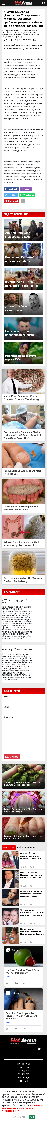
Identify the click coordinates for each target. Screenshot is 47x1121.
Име (7, 697)
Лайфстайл (23, 1064)
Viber (27, 188)
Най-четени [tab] (8, 847)
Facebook (12, 188)
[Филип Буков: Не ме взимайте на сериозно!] (23, 279)
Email (6, 707)
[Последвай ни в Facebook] (32, 1049)
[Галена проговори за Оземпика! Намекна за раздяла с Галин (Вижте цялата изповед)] (10, 897)
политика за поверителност (17, 1109)
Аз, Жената (23, 1074)
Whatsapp (29, 194)
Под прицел (23, 1077)
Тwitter (12, 194)
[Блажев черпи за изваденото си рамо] (23, 328)
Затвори (19, 1117)
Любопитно (23, 1067)
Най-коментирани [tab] (26, 847)
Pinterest (13, 200)
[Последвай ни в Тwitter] (39, 1049)
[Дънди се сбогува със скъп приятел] (23, 304)
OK (32, 1117)
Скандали (23, 1070)
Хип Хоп (23, 1080)
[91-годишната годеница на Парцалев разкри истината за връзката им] (10, 916)
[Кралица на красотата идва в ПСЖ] (23, 353)
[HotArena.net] (23, 1041)
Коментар (10, 717)
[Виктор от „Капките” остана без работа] (23, 254)
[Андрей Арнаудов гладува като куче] (23, 230)
